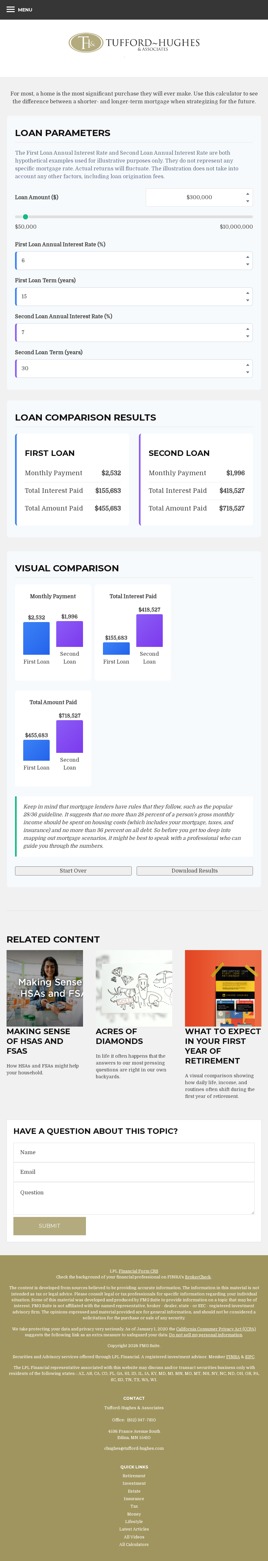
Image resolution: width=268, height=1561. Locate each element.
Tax (134, 1506)
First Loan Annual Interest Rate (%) (60, 245)
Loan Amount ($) (36, 197)
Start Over (73, 871)
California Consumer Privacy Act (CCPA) (216, 1329)
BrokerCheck (198, 1277)
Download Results (195, 871)
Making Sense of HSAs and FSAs (38, 1041)
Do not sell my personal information (205, 1335)
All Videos (134, 1537)
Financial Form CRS (138, 1271)
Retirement (134, 1476)
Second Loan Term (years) (48, 353)
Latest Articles (134, 1529)
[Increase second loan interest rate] (247, 329)
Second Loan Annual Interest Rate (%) (63, 317)
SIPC (249, 1357)
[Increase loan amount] (247, 194)
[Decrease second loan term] (247, 372)
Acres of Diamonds (119, 1036)
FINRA (233, 1357)
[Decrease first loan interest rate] (247, 264)
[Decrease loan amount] (247, 201)
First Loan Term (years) (45, 281)
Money (134, 1514)
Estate (134, 1491)
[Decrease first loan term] (247, 300)
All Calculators (134, 1544)
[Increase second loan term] (247, 365)
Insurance (134, 1499)
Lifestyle (134, 1521)
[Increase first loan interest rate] (247, 257)
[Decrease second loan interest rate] (247, 336)
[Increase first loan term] (247, 293)
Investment (134, 1483)
